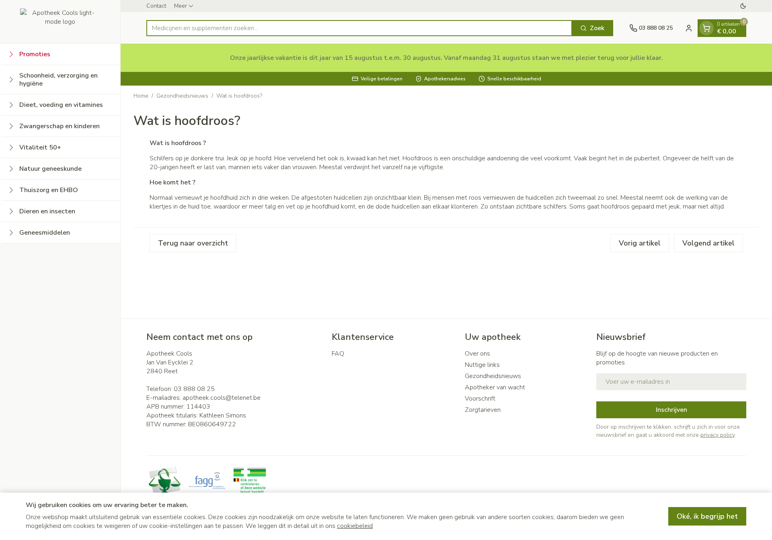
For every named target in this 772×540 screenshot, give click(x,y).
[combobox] (359, 28)
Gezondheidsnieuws (182, 96)
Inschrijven (671, 409)
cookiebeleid (355, 526)
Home (140, 96)
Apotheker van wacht (495, 387)
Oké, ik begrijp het (707, 516)
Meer (180, 6)
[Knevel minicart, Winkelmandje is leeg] (706, 28)
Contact (156, 6)
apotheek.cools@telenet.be (222, 397)
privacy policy (717, 435)
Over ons (477, 353)
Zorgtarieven (483, 409)
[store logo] (60, 21)
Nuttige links (482, 364)
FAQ (338, 353)
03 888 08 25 (194, 389)
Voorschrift (480, 398)
